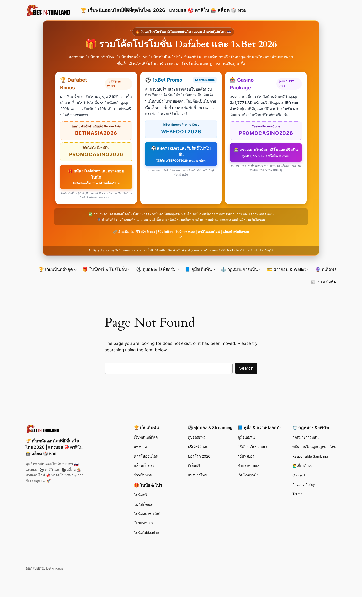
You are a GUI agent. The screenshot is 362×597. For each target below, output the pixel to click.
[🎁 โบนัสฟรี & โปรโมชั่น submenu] (129, 269)
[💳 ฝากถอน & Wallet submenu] (308, 269)
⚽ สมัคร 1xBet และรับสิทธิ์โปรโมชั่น (181, 154)
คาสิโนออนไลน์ (209, 232)
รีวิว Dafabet (145, 232)
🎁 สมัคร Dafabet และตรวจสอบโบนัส (96, 176)
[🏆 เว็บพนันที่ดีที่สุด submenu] (75, 269)
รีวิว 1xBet (165, 232)
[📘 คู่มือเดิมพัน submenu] (214, 269)
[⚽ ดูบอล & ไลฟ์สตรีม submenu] (178, 269)
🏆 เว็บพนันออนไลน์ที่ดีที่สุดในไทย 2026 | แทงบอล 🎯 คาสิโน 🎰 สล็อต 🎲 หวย (164, 10)
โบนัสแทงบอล (185, 232)
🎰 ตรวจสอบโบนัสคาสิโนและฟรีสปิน (266, 152)
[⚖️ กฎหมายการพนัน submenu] (260, 269)
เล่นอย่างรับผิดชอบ (236, 232)
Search (246, 368)
